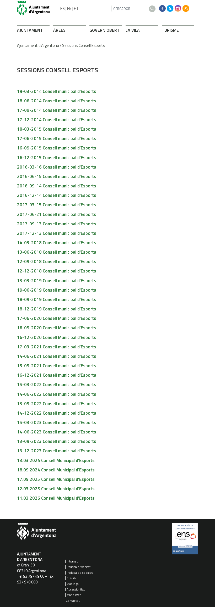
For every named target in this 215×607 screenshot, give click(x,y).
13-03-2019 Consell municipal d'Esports (56, 280)
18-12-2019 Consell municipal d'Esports (56, 308)
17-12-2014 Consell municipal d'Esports (56, 119)
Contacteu (73, 600)
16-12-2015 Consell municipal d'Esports (56, 157)
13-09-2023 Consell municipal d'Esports (56, 441)
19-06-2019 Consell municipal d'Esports (56, 290)
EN (69, 8)
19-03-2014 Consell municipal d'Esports (56, 91)
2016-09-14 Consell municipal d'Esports (56, 185)
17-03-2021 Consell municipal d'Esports (56, 346)
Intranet (72, 561)
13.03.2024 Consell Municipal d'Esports (56, 460)
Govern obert (104, 30)
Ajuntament (30, 30)
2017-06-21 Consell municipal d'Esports (56, 214)
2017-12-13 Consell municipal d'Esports (56, 233)
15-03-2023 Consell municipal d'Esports (56, 422)
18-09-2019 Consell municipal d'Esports (56, 299)
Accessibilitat (76, 589)
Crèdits (71, 578)
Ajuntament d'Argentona (38, 45)
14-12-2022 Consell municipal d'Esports (56, 413)
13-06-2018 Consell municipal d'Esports (56, 252)
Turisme (170, 30)
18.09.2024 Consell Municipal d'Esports (56, 469)
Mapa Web (74, 594)
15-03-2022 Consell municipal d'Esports (56, 384)
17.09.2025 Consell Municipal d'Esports (56, 479)
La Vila (133, 30)
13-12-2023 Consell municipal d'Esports (56, 450)
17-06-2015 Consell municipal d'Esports (56, 138)
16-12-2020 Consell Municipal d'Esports (56, 337)
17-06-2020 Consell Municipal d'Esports (56, 318)
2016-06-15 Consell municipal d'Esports (56, 176)
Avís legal (73, 583)
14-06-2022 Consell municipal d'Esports (56, 394)
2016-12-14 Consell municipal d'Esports (56, 195)
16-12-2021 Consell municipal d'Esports (56, 375)
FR (76, 8)
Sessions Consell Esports (83, 45)
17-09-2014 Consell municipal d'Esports (56, 110)
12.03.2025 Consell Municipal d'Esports (56, 488)
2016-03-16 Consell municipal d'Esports (56, 167)
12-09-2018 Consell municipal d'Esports (56, 261)
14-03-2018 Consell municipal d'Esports (56, 242)
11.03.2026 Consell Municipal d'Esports (56, 498)
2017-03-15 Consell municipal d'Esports (56, 204)
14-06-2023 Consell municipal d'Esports (56, 431)
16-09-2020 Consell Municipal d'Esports (56, 327)
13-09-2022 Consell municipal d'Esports (56, 403)
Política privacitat (78, 566)
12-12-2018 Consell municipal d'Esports (56, 271)
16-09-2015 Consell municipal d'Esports (56, 147)
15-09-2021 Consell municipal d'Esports (56, 365)
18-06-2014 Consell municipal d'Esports (56, 100)
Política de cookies (80, 572)
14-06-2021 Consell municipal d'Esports (56, 356)
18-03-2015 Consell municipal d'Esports (56, 129)
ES (62, 8)
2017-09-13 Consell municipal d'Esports (56, 223)
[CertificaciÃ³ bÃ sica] (185, 540)
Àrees (59, 30)
